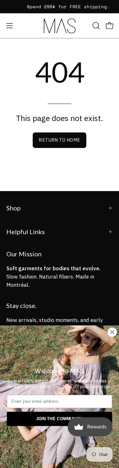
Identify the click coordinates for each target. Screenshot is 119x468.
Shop (13, 208)
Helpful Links (25, 231)
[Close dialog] (112, 332)
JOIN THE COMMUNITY (59, 419)
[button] (95, 25)
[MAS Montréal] (60, 25)
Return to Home (59, 140)
